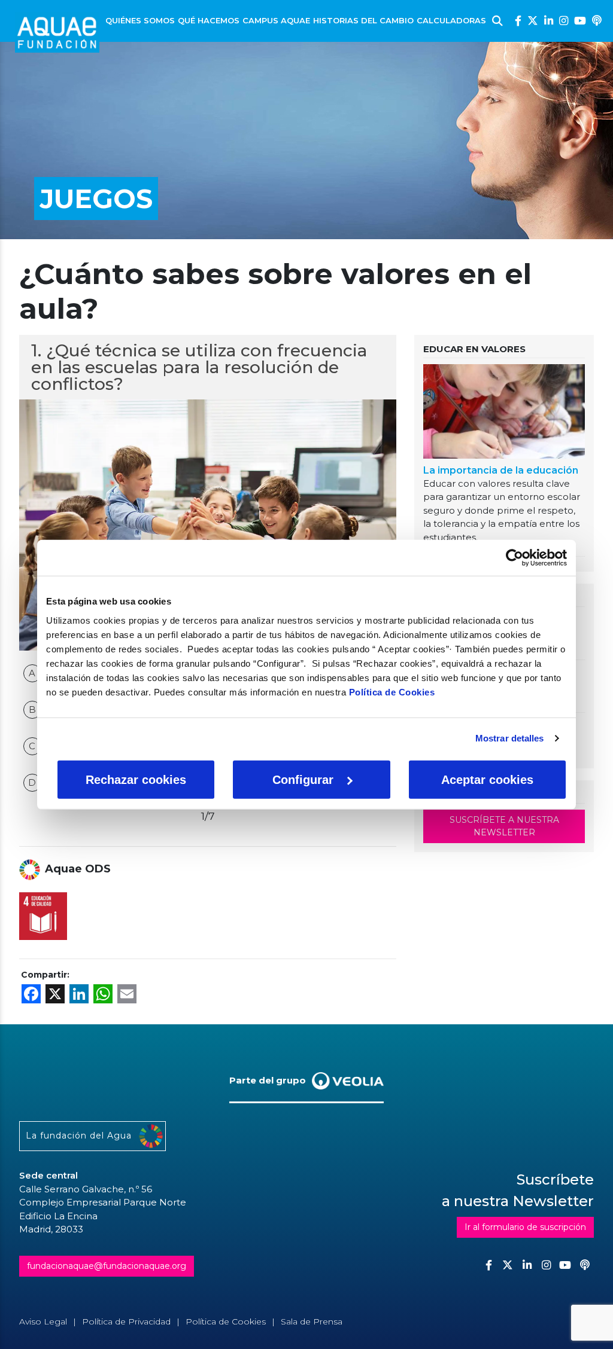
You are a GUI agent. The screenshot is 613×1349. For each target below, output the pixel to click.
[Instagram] (563, 20)
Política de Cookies (392, 691)
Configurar (302, 779)
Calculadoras (451, 20)
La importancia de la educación (500, 470)
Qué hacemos (208, 20)
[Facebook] (518, 20)
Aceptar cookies (487, 779)
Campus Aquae (276, 20)
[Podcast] (596, 20)
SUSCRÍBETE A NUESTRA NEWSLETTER (504, 826)
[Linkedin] (548, 20)
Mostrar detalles (509, 738)
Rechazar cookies (136, 779)
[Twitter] (532, 20)
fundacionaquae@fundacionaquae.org (106, 1266)
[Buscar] (497, 21)
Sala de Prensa (311, 1321)
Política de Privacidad (126, 1321)
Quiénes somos (140, 20)
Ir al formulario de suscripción (525, 1227)
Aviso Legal (43, 1321)
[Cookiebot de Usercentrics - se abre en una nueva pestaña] (514, 558)
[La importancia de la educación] (504, 413)
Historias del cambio (363, 20)
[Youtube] (580, 20)
